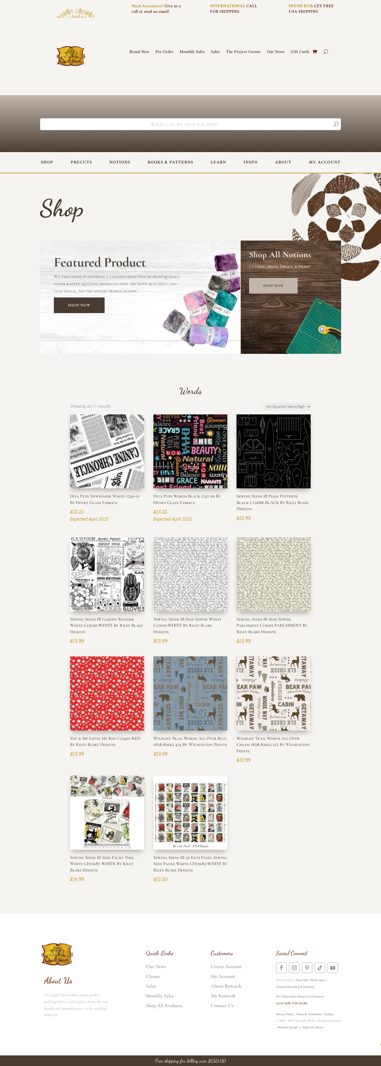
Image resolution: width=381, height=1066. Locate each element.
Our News (275, 52)
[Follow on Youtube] (332, 967)
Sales (215, 52)
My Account (325, 162)
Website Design (288, 1027)
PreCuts (81, 162)
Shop (47, 162)
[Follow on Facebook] (281, 967)
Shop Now (79, 305)
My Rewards (223, 996)
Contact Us (222, 1005)
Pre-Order (164, 52)
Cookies (329, 1014)
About (283, 162)
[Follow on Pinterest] (307, 967)
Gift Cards (300, 52)
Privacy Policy (285, 1014)
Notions (119, 162)
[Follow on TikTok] (320, 967)
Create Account (226, 966)
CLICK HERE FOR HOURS (291, 1003)
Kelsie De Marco (312, 1027)
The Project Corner (243, 52)
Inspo (250, 162)
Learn (218, 162)
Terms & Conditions (308, 1014)
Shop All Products (164, 1005)
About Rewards (226, 986)
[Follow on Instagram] (294, 967)
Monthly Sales (192, 52)
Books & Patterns (170, 162)
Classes (153, 976)
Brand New (139, 52)
